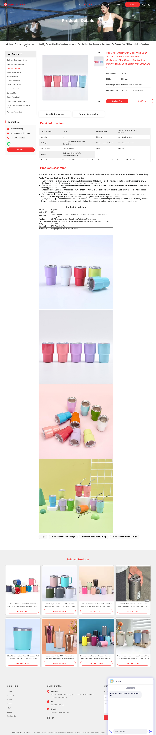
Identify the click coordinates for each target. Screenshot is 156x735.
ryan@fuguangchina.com (21, 133)
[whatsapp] (9, 144)
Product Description (88, 114)
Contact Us (11, 716)
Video (9, 704)
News (9, 708)
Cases (9, 712)
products (86, 5)
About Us (10, 695)
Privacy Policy (17, 732)
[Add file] (110, 731)
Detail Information (55, 114)
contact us (117, 4)
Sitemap (27, 732)
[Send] (150, 731)
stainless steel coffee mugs (63, 537)
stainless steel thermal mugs (124, 537)
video (97, 4)
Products (18, 44)
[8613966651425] (53, 719)
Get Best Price (117, 101)
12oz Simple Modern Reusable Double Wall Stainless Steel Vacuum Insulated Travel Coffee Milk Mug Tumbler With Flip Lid (23, 657)
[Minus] (150, 681)
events (105, 5)
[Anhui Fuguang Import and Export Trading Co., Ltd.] (14, 4)
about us (76, 4)
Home (67, 4)
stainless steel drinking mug (93, 537)
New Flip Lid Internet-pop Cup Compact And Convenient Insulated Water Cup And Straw (133, 657)
